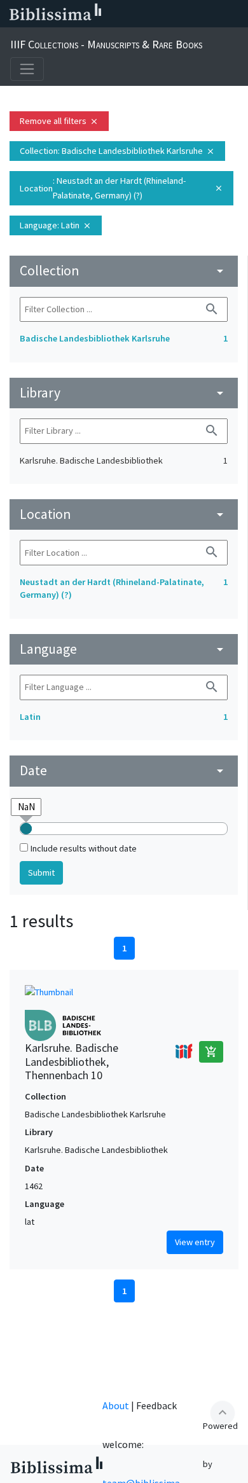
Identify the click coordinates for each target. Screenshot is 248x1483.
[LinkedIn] (133, 14)
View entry (195, 1242)
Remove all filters (59, 121)
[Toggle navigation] (27, 69)
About (115, 1405)
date (124, 770)
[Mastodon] (174, 14)
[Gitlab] (235, 14)
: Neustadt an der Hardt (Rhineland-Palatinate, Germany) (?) (121, 188)
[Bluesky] (154, 14)
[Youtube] (194, 14)
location (124, 514)
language (124, 649)
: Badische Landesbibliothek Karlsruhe (117, 150)
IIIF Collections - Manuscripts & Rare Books (106, 44)
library (124, 392)
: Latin (56, 225)
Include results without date (84, 848)
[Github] (215, 14)
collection (124, 270)
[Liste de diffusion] (113, 14)
